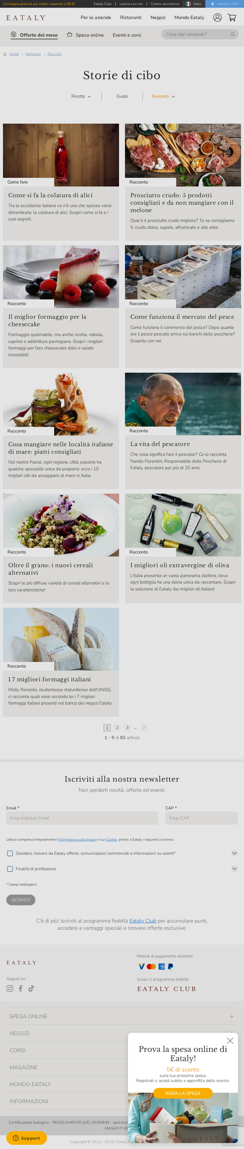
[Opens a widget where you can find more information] (26, 1138)
